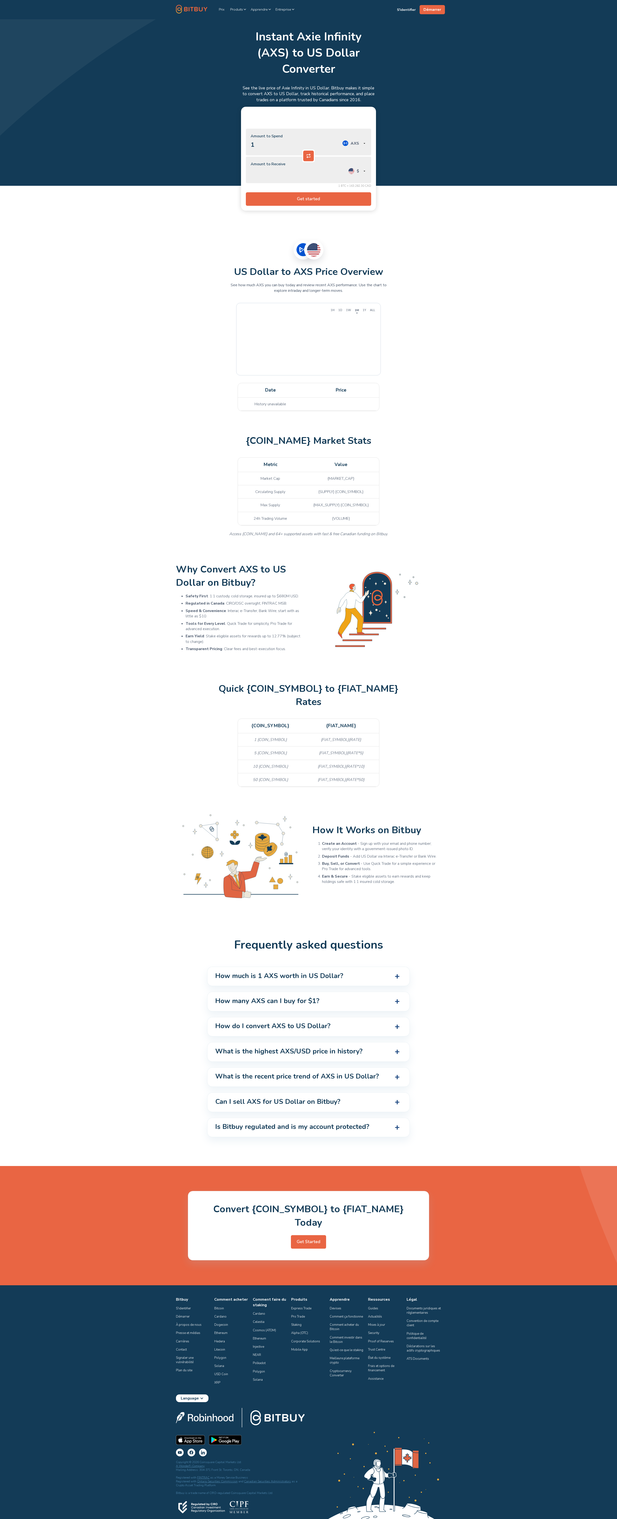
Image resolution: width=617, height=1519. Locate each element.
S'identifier (183, 1308)
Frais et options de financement (381, 1368)
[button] (238, 9)
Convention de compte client (423, 1323)
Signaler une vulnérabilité (185, 1360)
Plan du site (184, 1370)
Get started (308, 199)
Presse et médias (188, 1333)
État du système (379, 1358)
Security (373, 1333)
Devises (335, 1308)
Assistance (375, 1379)
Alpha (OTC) (299, 1333)
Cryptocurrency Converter (341, 1373)
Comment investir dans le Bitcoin (346, 1339)
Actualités (375, 1316)
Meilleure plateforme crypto (345, 1360)
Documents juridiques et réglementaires (424, 1310)
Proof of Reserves (381, 1341)
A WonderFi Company (190, 1466)
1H (333, 310)
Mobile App (299, 1349)
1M (357, 310)
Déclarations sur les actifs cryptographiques (423, 1348)
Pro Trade (298, 1316)
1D (340, 310)
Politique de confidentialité (416, 1336)
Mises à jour (376, 1325)
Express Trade (301, 1308)
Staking (296, 1325)
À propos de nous (188, 1325)
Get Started (308, 1242)
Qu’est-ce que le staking (346, 1350)
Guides (373, 1308)
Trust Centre (376, 1349)
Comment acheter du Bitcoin (345, 1327)
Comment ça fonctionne (346, 1316)
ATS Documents (418, 1359)
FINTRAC (203, 1477)
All (372, 310)
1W (348, 310)
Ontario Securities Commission (217, 1481)
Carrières (182, 1341)
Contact (181, 1349)
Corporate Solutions (305, 1341)
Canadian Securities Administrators (267, 1481)
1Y (364, 310)
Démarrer (183, 1316)
